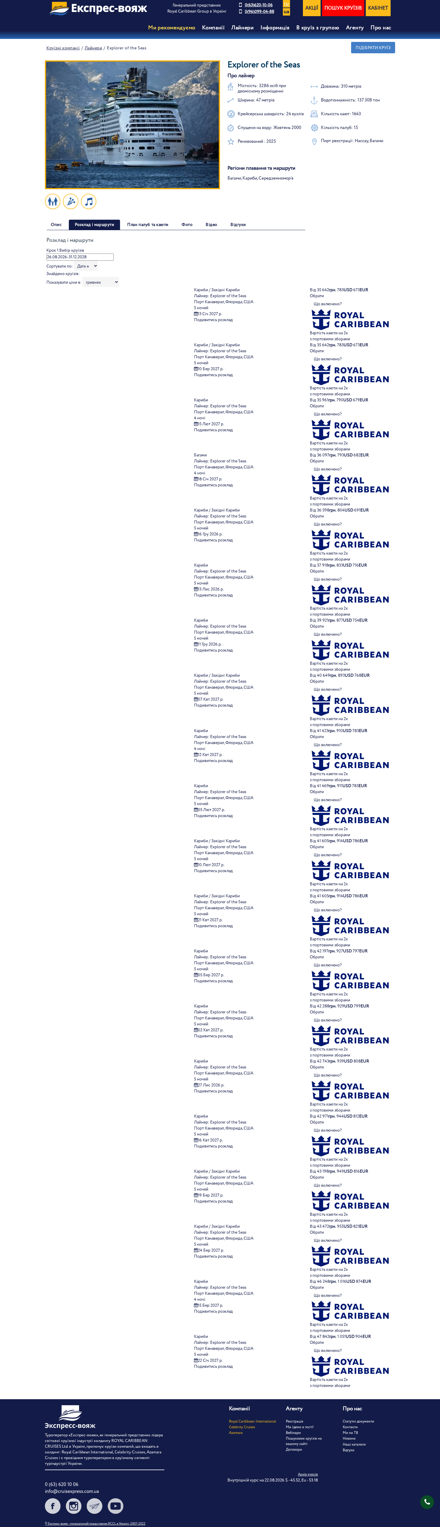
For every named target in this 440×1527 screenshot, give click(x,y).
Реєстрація (294, 1421)
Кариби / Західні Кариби (217, 290)
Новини (349, 1438)
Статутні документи (358, 1421)
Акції (311, 8)
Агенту (355, 28)
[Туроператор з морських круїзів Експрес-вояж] (98, 8)
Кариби (201, 400)
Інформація (275, 28)
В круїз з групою (317, 28)
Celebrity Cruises (242, 1427)
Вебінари (293, 1432)
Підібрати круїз (373, 48)
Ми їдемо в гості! (300, 1427)
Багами (200, 455)
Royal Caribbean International (252, 1421)
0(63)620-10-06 (259, 5)
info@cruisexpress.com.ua (72, 1491)
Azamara (236, 1432)
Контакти (350, 1427)
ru (286, 3)
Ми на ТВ (350, 1432)
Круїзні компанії (63, 48)
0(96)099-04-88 (259, 12)
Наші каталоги (354, 1444)
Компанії (213, 28)
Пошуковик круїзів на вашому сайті (304, 1441)
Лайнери (93, 48)
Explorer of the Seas (228, 296)
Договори (294, 1449)
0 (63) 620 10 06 (61, 1484)
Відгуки (348, 1450)
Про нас (381, 28)
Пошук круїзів (343, 8)
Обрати (317, 296)
